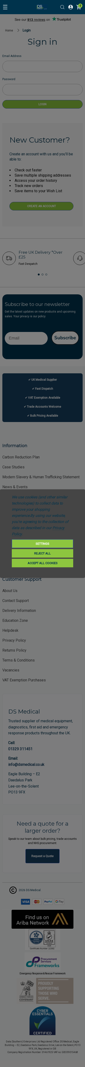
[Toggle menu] (5, 7)
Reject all (42, 553)
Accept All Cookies (43, 563)
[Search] (62, 7)
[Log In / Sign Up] (70, 7)
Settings (42, 543)
